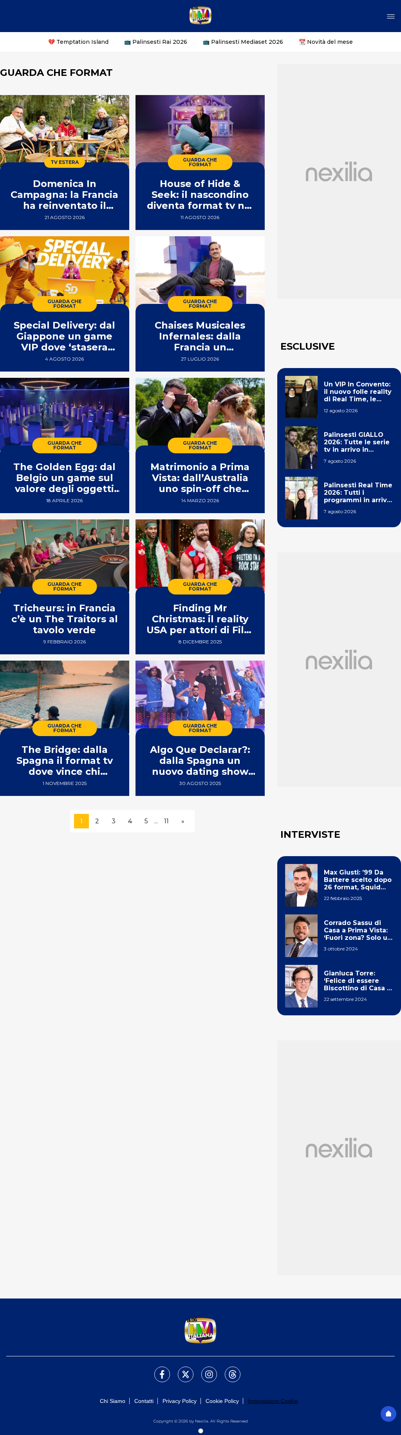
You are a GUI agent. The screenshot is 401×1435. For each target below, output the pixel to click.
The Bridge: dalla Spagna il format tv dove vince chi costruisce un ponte (64, 760)
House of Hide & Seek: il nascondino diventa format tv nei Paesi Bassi (200, 194)
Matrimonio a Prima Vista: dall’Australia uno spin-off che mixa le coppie (199, 477)
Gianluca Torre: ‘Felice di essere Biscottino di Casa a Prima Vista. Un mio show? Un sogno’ (357, 981)
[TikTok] (228, 1370)
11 (166, 821)
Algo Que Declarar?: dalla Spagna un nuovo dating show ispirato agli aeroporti (200, 760)
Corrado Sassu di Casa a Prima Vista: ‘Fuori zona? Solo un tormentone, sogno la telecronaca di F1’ (358, 930)
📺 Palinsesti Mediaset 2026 (243, 41)
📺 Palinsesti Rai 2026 (155, 41)
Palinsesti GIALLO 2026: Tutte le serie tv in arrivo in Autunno (357, 442)
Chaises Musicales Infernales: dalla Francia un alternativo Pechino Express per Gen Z (199, 336)
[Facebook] (157, 1370)
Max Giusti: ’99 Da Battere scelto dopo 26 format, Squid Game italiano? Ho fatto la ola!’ (358, 880)
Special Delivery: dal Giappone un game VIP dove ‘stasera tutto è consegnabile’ (65, 336)
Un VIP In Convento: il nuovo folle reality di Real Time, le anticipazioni (358, 392)
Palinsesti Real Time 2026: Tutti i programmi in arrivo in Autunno (358, 492)
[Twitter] (181, 1370)
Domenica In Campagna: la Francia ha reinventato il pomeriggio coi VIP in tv (64, 194)
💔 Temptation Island (78, 41)
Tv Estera (65, 162)
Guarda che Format (200, 162)
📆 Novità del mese (326, 41)
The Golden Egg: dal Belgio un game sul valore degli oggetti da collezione (64, 477)
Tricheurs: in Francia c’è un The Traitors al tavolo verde (64, 619)
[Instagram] (204, 1370)
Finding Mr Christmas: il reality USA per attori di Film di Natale (200, 619)
